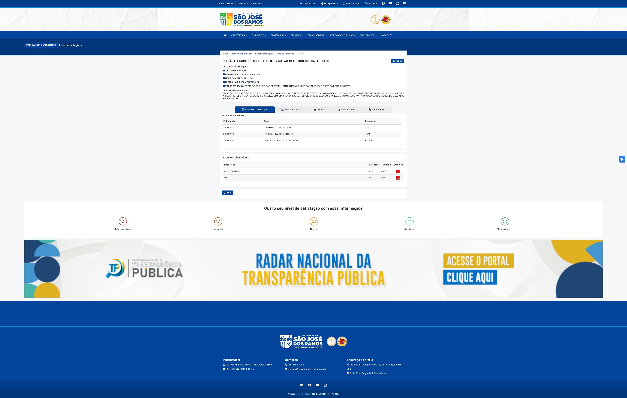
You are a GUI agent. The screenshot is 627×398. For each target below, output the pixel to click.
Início (225, 53)
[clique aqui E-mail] (302, 385)
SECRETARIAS (278, 35)
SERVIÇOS (296, 35)
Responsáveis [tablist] (292, 109)
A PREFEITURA (238, 35)
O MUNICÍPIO (258, 35)
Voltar (228, 193)
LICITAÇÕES (386, 35)
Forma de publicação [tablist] (256, 109)
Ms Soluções (302, 394)
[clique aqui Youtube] (317, 385)
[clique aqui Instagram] (325, 385)
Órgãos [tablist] (320, 109)
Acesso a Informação (242, 53)
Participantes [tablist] (347, 109)
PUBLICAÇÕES (367, 35)
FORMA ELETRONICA (249, 82)
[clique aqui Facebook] (310, 385)
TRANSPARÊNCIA (316, 35)
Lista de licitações (285, 53)
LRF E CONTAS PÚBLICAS (341, 35)
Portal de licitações (264, 53)
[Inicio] (225, 35)
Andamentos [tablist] (378, 109)
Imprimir (398, 61)
